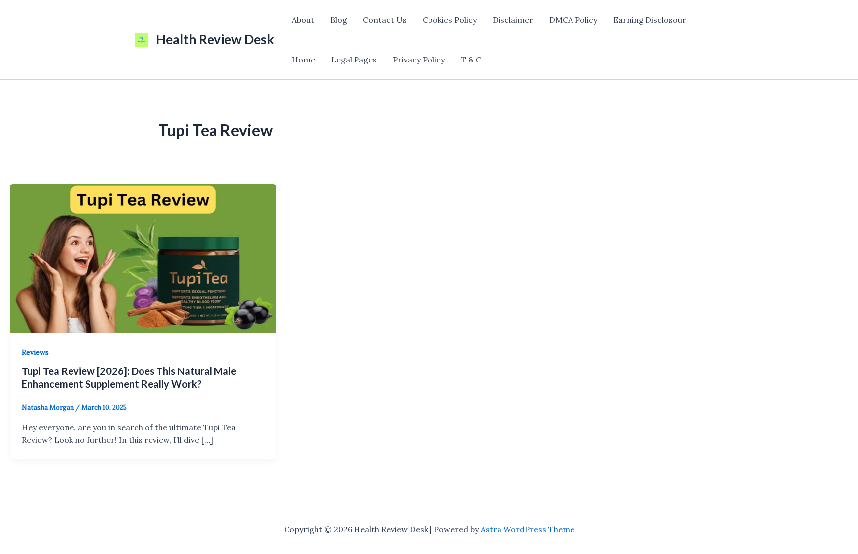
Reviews (35, 352)
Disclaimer (513, 20)
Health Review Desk (215, 39)
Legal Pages (354, 59)
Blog (338, 20)
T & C (471, 59)
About (303, 20)
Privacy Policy (419, 59)
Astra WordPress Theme (527, 529)
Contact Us (385, 20)
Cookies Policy (450, 20)
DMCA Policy (573, 20)
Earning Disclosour (649, 20)
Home (303, 59)
